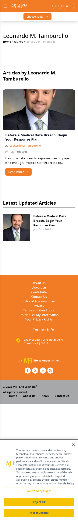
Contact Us (39, 297)
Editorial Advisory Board (39, 301)
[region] (39, 479)
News (45, 396)
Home (7, 41)
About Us (39, 283)
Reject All (39, 502)
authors (18, 41)
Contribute (39, 292)
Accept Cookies (39, 513)
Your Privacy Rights (39, 319)
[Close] (73, 444)
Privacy (39, 306)
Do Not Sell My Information (39, 315)
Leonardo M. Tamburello (25, 145)
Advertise (39, 287)
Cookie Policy (66, 483)
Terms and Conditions (39, 310)
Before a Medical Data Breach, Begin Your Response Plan (49, 220)
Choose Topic (35, 16)
